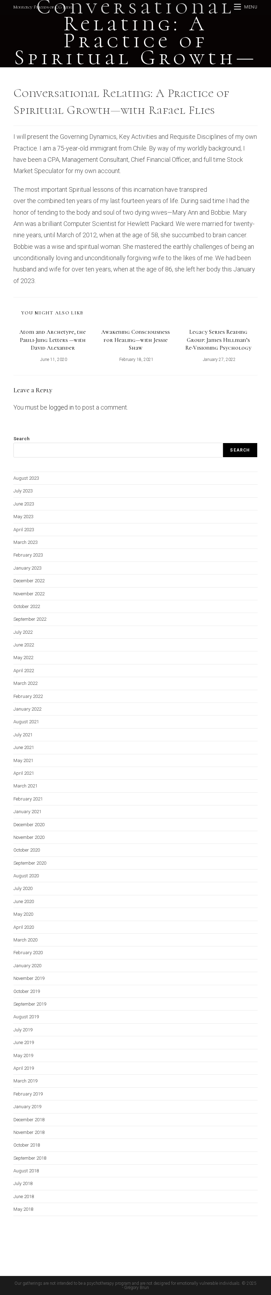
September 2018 (29, 1158)
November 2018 (28, 1132)
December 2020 (28, 824)
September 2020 (29, 863)
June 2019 (23, 1042)
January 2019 (27, 1106)
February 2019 (28, 1094)
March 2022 (25, 683)
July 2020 (22, 888)
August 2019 (26, 1016)
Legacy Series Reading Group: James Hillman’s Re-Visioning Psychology (218, 340)
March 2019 (25, 1081)
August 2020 (26, 875)
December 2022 (28, 580)
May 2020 (23, 914)
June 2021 (23, 747)
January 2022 (27, 709)
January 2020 (27, 965)
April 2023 (23, 529)
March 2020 (25, 940)
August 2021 (26, 721)
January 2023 (27, 568)
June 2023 (23, 504)
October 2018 (26, 1145)
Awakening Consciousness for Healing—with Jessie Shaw (135, 340)
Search (21, 438)
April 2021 (23, 773)
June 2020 (23, 901)
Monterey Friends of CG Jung (42, 7)
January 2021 (27, 811)
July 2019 (22, 1029)
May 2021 (23, 760)
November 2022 (28, 593)
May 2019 (23, 1055)
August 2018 (26, 1170)
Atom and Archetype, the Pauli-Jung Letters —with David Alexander (52, 340)
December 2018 (28, 1119)
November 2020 (28, 837)
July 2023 (22, 490)
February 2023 (28, 555)
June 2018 (23, 1196)
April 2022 (23, 670)
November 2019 (28, 978)
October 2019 (26, 991)
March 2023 (25, 542)
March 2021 (25, 785)
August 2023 (26, 478)
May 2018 (23, 1209)
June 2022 (23, 645)
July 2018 (22, 1183)
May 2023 (23, 516)
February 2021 (28, 799)
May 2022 (23, 657)
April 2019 (23, 1068)
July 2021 (22, 734)
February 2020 (28, 952)
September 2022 (29, 619)
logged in (61, 407)
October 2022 (26, 606)
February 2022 (28, 696)
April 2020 (23, 927)
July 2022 (22, 632)
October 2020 (26, 850)
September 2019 (29, 1004)
